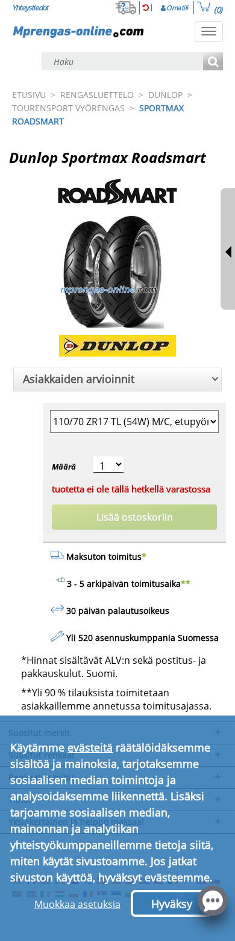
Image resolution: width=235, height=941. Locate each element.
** (185, 583)
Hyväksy (171, 904)
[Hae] (213, 62)
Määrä (64, 466)
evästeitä (90, 747)
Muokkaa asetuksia (77, 904)
